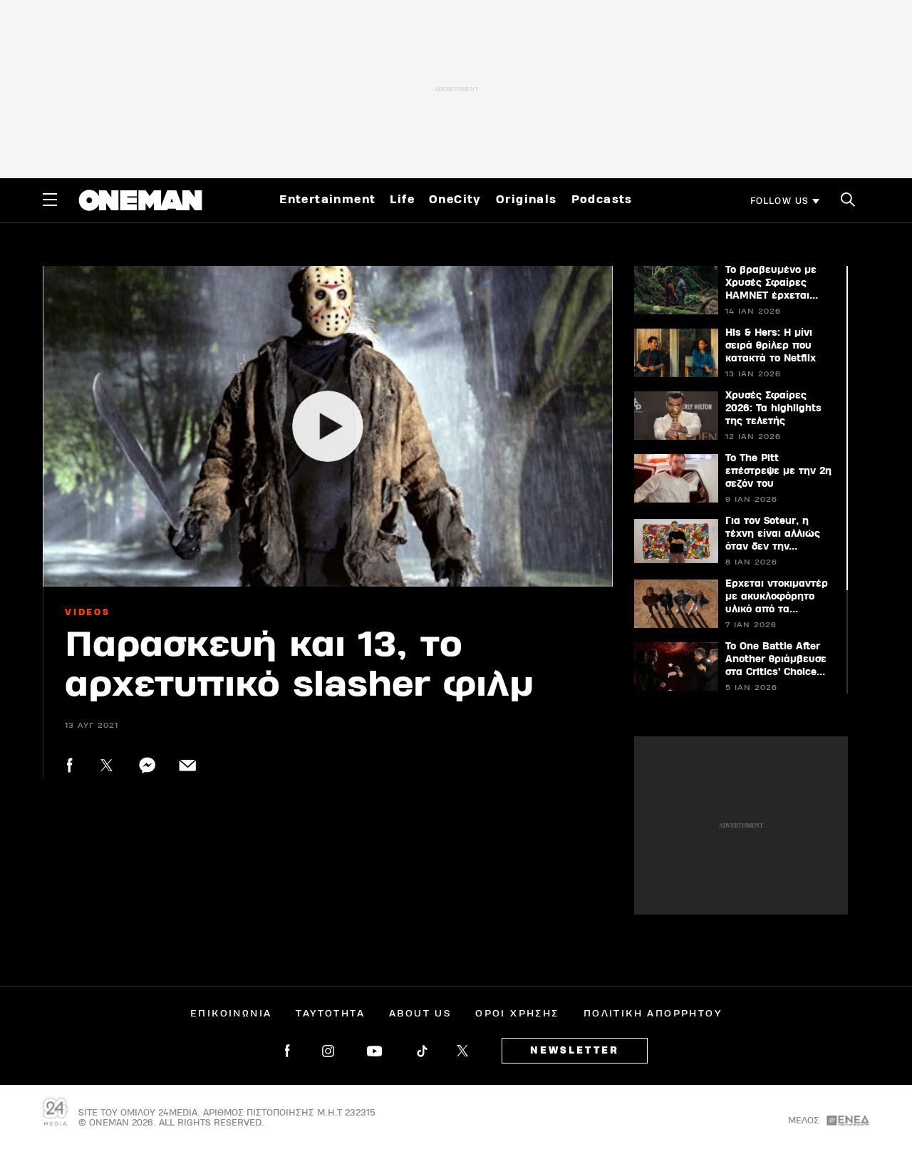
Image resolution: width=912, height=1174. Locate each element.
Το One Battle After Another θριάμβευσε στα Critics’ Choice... (775, 659)
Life (402, 199)
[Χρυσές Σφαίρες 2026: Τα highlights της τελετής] (675, 415)
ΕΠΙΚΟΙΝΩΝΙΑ (230, 1014)
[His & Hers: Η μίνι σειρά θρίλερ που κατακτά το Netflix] (675, 353)
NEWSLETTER (574, 1051)
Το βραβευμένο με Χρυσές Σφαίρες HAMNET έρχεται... (771, 283)
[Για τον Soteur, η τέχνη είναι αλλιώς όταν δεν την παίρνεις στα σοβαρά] (675, 541)
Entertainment (327, 199)
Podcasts (602, 199)
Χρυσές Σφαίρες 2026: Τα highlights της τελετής (773, 408)
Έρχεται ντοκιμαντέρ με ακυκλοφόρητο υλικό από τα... (776, 596)
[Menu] (50, 199)
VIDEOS (87, 612)
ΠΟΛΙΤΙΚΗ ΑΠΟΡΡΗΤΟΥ (653, 1014)
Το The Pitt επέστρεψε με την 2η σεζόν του (778, 471)
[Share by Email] (187, 765)
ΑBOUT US (420, 1014)
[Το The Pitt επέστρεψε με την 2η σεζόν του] (675, 478)
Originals (526, 199)
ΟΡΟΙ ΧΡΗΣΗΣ (517, 1014)
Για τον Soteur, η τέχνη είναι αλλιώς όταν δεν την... (772, 534)
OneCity (455, 199)
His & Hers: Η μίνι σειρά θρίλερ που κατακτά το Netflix (770, 346)
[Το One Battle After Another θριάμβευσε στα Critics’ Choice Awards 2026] (675, 666)
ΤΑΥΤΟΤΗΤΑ (330, 1014)
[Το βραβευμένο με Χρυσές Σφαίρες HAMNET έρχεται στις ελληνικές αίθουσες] (675, 290)
